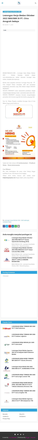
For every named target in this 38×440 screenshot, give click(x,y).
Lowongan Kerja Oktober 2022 (12, 220)
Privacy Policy (6, 418)
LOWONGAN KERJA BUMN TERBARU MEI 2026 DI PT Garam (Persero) (23, 359)
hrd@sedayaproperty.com (9, 177)
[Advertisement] (19, 51)
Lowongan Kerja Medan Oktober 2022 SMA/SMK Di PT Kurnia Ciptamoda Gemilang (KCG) (22, 239)
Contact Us (5, 416)
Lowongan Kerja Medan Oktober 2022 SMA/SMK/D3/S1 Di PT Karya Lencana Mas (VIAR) (22, 249)
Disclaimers (22, 416)
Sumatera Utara (7, 222)
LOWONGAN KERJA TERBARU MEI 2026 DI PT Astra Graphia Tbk (23, 391)
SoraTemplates (13, 437)
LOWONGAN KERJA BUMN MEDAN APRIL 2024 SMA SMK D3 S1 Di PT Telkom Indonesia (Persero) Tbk (22, 384)
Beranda (5, 414)
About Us (21, 414)
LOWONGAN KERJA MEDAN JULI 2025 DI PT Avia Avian (23, 343)
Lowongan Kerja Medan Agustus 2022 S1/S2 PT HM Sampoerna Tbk (22, 400)
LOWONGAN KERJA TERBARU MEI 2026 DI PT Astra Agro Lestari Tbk (23, 375)
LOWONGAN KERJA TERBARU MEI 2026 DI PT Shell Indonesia (23, 327)
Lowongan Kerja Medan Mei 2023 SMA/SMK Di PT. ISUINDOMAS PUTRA (23, 367)
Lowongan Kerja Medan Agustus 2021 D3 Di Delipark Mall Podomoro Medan (23, 352)
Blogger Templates (31, 437)
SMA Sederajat (25, 220)
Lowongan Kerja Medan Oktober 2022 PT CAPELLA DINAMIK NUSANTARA (22, 259)
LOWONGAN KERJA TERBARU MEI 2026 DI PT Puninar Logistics (23, 335)
